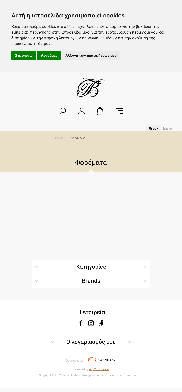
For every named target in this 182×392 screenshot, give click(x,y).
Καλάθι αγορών (100, 111)
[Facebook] (80, 324)
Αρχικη (58, 137)
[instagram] (91, 324)
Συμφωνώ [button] (23, 55)
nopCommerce (99, 369)
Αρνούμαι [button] (49, 55)
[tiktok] (101, 324)
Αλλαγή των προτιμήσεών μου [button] (91, 55)
